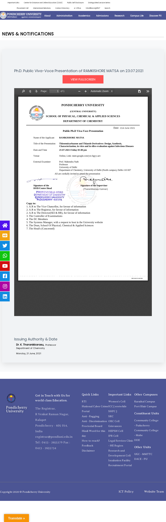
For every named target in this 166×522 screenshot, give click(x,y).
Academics (84, 15)
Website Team (154, 491)
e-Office (77, 8)
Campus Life (137, 15)
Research (120, 15)
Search (107, 8)
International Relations (42, 8)
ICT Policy (126, 491)
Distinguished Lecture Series (99, 2)
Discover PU (155, 15)
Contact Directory (62, 8)
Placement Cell (23, 8)
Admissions (102, 15)
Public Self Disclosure (75, 2)
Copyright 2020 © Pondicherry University (25, 491)
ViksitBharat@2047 (93, 8)
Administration (64, 15)
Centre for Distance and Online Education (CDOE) (43, 2)
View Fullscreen (83, 79)
